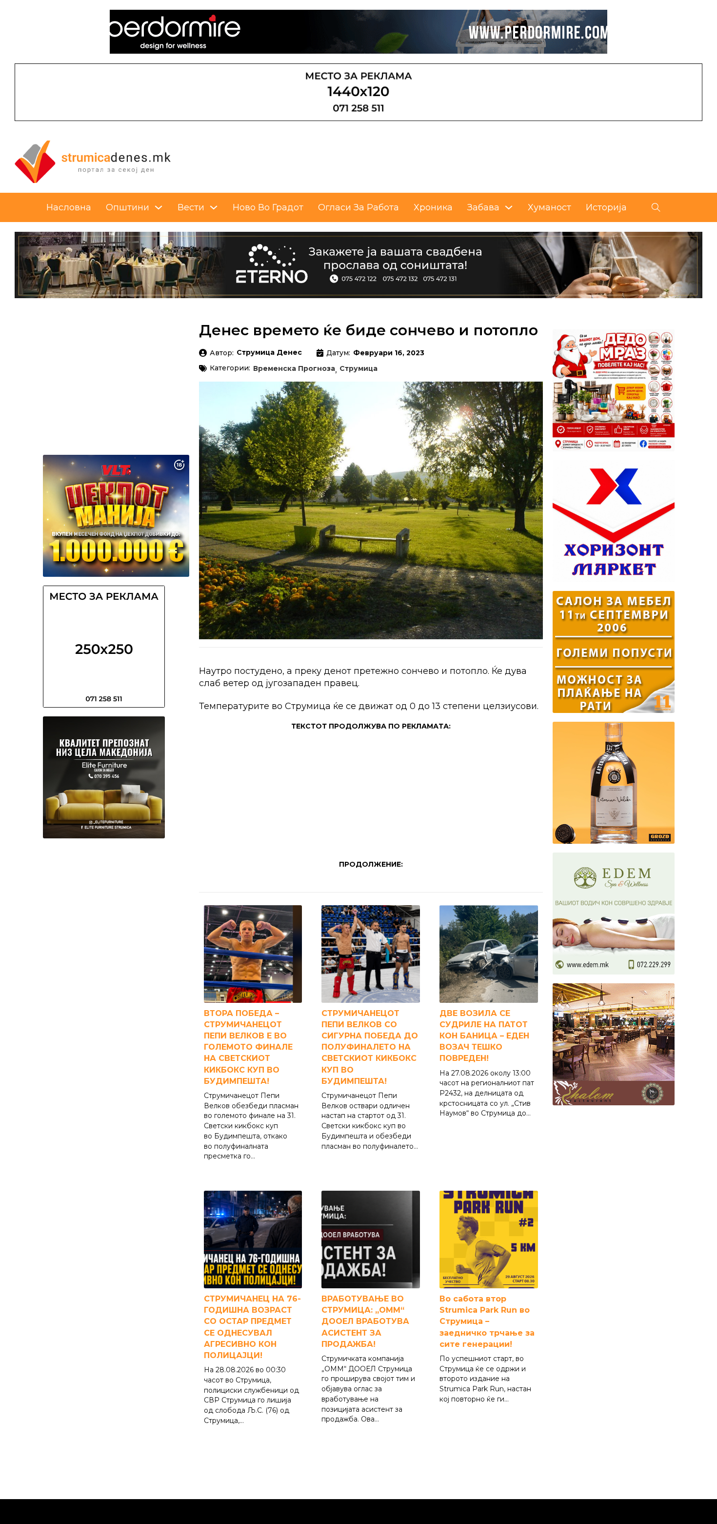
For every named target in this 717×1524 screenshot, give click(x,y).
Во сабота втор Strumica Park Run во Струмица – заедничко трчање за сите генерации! (487, 1321)
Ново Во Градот (268, 207)
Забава (483, 207)
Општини (127, 207)
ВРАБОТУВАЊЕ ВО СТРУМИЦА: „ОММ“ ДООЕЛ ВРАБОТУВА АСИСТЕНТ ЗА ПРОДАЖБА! (365, 1321)
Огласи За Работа (358, 207)
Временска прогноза (294, 369)
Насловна (68, 207)
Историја (606, 207)
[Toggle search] (656, 207)
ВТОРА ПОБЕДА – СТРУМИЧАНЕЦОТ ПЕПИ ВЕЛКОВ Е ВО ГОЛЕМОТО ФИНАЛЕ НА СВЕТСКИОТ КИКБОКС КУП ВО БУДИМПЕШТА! (248, 1047)
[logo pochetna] (93, 161)
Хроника (433, 207)
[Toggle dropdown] (158, 207)
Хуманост (549, 207)
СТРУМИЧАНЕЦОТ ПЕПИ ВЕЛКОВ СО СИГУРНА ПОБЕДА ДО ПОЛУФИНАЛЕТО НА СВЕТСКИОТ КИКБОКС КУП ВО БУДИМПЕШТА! (369, 1047)
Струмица (358, 369)
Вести (191, 207)
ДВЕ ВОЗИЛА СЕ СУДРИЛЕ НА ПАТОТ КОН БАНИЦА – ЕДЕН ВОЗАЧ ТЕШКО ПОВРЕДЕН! (484, 1036)
